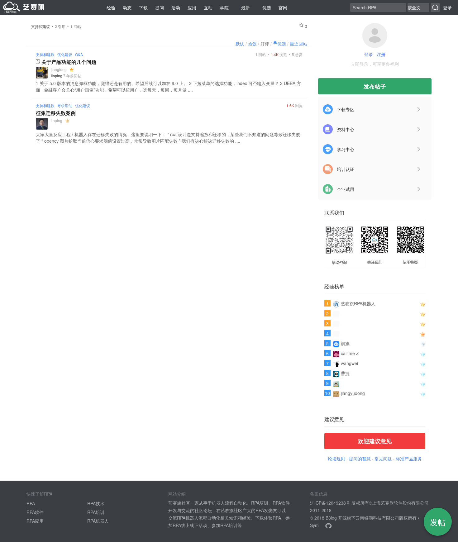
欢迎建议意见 (375, 441)
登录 (447, 7)
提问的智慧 (360, 458)
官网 (283, 7)
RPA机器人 (98, 521)
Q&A (79, 54)
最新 (245, 7)
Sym (314, 525)
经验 (111, 7)
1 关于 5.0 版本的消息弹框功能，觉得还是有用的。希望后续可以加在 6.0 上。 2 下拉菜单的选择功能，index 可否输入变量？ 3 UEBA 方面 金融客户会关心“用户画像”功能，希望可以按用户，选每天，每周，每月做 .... (168, 86)
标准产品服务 (409, 458)
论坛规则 (336, 458)
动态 (127, 7)
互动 (208, 7)
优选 (266, 7)
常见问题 (383, 458)
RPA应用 (35, 521)
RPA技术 (95, 503)
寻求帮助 (64, 105)
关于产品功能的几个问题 (68, 61)
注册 (381, 54)
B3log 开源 (336, 518)
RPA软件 (35, 512)
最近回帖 (298, 43)
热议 (252, 43)
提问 (159, 7)
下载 (143, 7)
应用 (192, 7)
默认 (240, 43)
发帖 (438, 521)
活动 (175, 7)
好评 (264, 43)
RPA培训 (95, 512)
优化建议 (64, 54)
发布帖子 (375, 86)
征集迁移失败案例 (56, 112)
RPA (30, 503)
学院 (224, 7)
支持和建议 (45, 54)
